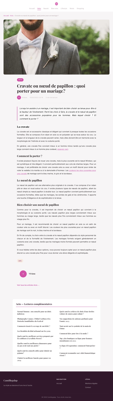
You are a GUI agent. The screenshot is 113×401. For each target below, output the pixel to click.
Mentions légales (91, 383)
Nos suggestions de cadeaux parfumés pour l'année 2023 (76, 320)
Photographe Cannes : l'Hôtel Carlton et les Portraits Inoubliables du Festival (33, 320)
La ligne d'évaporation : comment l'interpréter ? (77, 347)
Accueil (32, 8)
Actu (39, 8)
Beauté (46, 8)
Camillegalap (10, 380)
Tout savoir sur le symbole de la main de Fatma (75, 327)
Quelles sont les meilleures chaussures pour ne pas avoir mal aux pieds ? (34, 344)
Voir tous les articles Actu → (28, 285)
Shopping (80, 8)
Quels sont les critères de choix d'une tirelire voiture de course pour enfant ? (77, 312)
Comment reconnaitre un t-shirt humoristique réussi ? (77, 354)
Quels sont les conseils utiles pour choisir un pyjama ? (34, 352)
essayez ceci (62, 149)
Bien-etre (54, 8)
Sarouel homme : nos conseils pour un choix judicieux (34, 312)
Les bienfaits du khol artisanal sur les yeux (33, 331)
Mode (72, 8)
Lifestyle (64, 8)
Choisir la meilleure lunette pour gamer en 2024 (34, 359)
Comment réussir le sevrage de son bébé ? (33, 326)
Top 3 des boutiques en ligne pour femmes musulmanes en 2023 (76, 339)
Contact (88, 387)
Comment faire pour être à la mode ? (74, 333)
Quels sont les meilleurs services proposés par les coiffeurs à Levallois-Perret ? (35, 337)
